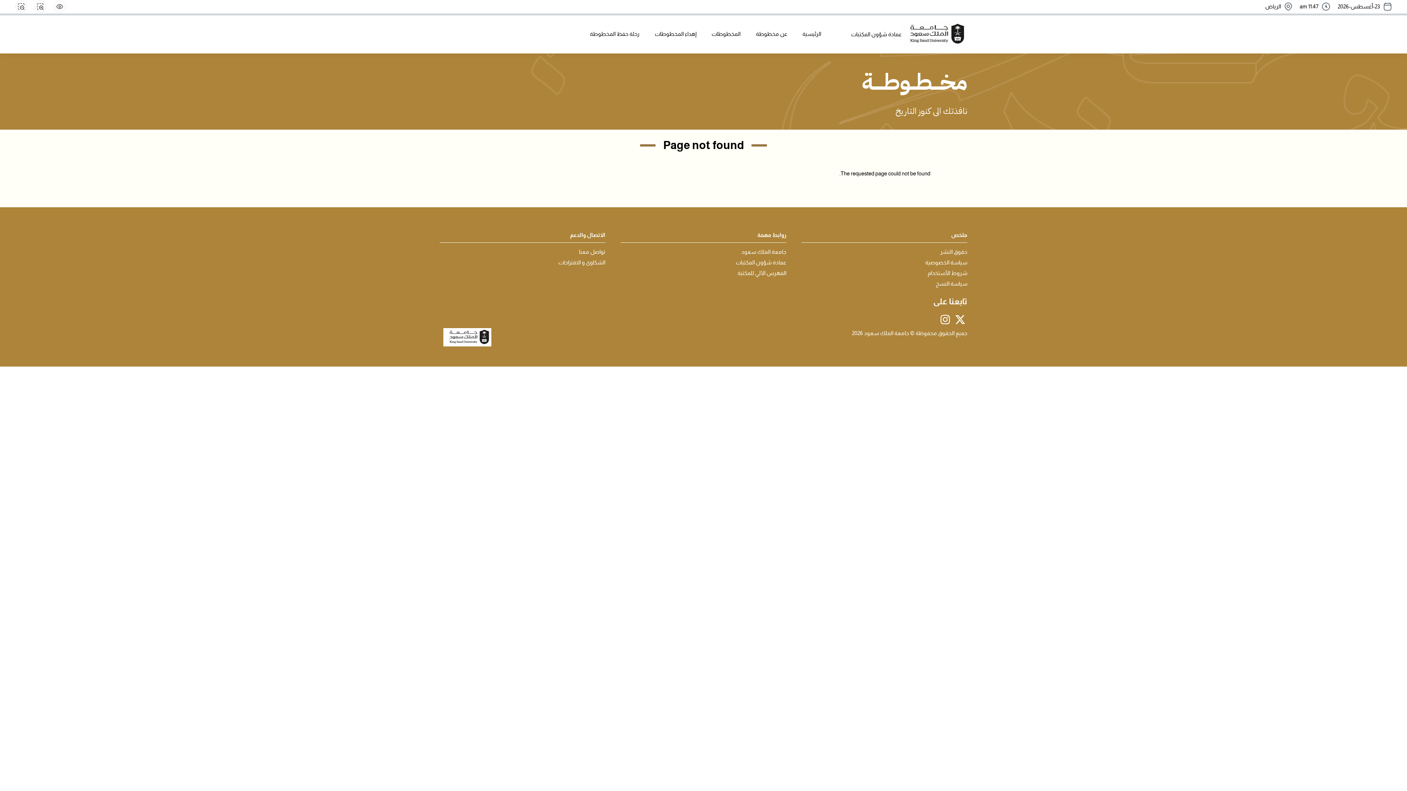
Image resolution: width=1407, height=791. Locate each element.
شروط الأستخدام (947, 273)
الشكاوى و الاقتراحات (581, 262)
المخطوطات (726, 34)
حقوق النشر (953, 252)
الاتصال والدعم (587, 235)
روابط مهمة (771, 235)
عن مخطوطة (771, 34)
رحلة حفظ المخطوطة (614, 34)
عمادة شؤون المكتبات (761, 262)
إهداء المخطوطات (676, 34)
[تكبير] (40, 6)
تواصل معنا (592, 252)
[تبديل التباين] (60, 6)
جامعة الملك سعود (763, 252)
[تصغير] (21, 6)
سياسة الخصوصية (946, 262)
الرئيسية (811, 34)
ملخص (959, 235)
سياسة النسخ (951, 284)
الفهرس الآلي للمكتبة (762, 273)
